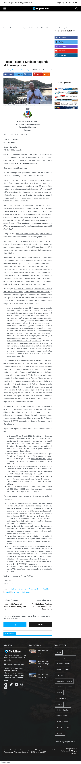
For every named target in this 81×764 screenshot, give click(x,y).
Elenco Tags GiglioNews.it (65, 741)
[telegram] (76, 3)
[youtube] (69, 3)
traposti (59, 704)
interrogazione (35, 589)
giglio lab (60, 727)
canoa (59, 652)
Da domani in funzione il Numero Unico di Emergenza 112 (14, 606)
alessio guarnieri (62, 722)
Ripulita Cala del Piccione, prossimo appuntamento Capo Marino (42, 606)
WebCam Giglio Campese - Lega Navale (43, 663)
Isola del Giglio (9, 3)
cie (68, 727)
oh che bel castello (63, 710)
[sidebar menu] (4, 8)
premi (67, 669)
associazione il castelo (64, 681)
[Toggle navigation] (76, 8)
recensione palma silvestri (65, 658)
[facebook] (63, 3)
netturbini (60, 687)
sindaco (13, 589)
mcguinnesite (61, 698)
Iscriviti (40, 624)
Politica (31, 28)
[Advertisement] (41, 18)
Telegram (62, 55)
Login (59, 3)
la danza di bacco (62, 716)
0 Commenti (48, 70)
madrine (70, 687)
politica (46, 589)
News (12, 28)
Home (5, 28)
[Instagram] (21, 685)
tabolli (59, 669)
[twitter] (66, 3)
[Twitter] (11, 685)
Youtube (62, 51)
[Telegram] (5, 688)
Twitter (61, 42)
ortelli (7, 592)
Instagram (62, 46)
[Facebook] (5, 685)
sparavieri (60, 733)
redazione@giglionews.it (23, 3)
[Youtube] (16, 685)
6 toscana (60, 675)
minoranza (26, 592)
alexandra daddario (63, 664)
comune (16, 592)
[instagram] (72, 3)
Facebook (62, 38)
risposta (23, 589)
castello (59, 693)
